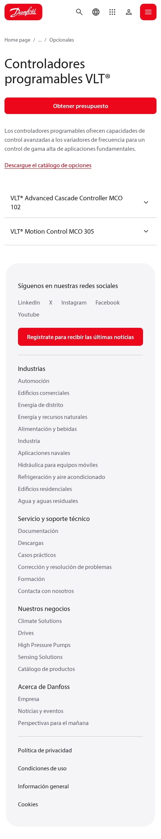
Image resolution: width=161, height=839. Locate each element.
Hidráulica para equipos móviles (58, 464)
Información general (43, 786)
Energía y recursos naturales (52, 416)
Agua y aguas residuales (48, 500)
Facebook (107, 302)
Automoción (33, 380)
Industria (29, 440)
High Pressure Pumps (44, 644)
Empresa (28, 698)
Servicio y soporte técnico (54, 518)
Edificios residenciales (45, 488)
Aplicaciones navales (44, 452)
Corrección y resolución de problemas (65, 566)
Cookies (28, 804)
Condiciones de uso (42, 768)
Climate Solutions (40, 620)
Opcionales (61, 39)
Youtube (28, 314)
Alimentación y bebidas (47, 428)
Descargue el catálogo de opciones (47, 165)
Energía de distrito (40, 404)
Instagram (73, 302)
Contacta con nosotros (46, 590)
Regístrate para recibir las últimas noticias (80, 337)
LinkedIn (29, 302)
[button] (112, 12)
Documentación (38, 530)
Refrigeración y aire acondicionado (61, 476)
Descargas (30, 542)
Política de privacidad (45, 750)
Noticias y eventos (40, 710)
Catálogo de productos (46, 668)
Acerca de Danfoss (44, 686)
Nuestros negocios (44, 608)
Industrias (31, 368)
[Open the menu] (148, 12)
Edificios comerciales (43, 392)
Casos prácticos (37, 554)
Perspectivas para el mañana (53, 722)
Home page (17, 39)
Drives (26, 632)
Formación (31, 578)
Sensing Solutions (40, 656)
